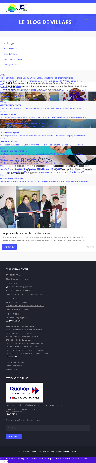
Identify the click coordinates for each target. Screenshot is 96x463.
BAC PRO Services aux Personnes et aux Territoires (25, 336)
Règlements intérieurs (14, 366)
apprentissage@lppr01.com (19, 317)
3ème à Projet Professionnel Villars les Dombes (24, 330)
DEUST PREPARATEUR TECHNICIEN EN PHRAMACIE (26, 350)
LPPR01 (34, 451)
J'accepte (4, 461)
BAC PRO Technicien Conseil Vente (19, 340)
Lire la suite (9, 247)
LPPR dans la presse (13, 59)
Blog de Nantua (11, 48)
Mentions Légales (12, 369)
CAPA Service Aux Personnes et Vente (20, 333)
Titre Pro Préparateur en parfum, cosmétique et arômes (27, 353)
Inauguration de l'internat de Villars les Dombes (26, 233)
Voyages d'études (12, 64)
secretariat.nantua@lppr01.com (21, 287)
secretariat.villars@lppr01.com (20, 302)
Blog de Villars (10, 54)
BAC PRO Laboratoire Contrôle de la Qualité (22, 347)
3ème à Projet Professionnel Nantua (20, 326)
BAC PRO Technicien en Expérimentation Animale (24, 343)
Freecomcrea (71, 451)
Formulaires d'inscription (15, 362)
